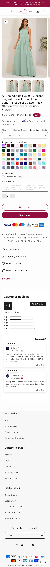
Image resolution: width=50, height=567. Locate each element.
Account (9, 455)
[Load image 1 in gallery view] (12, 86)
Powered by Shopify (34, 565)
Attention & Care (12, 512)
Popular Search (12, 426)
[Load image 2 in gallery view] (25, 86)
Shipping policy (12, 472)
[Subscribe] (42, 535)
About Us (9, 420)
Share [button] (7, 279)
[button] (5, 11)
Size (25, 130)
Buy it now (25, 215)
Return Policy (11, 478)
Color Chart (10, 501)
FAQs (7, 461)
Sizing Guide (11, 495)
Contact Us (10, 466)
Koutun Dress (20, 565)
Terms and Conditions (15, 438)
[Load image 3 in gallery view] (38, 86)
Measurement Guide (14, 507)
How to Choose (12, 518)
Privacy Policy (11, 432)
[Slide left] (2, 86)
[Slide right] (47, 86)
